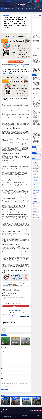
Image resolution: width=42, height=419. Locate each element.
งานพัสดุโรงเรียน (35, 176)
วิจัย (26, 8)
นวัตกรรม (34, 184)
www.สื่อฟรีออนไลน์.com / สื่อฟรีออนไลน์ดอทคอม (16, 61)
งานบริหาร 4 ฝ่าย (35, 171)
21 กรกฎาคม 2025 (25, 403)
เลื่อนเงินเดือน (35, 208)
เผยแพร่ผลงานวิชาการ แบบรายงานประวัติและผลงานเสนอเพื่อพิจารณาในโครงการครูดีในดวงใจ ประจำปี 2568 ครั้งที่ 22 (36, 42)
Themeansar (14, 416)
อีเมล (2, 373)
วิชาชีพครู (30, 8)
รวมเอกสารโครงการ (35, 187)
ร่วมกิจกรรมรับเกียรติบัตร (36, 190)
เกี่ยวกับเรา (13, 10)
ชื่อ (2, 368)
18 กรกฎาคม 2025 (35, 403)
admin (8, 30)
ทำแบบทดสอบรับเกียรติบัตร (6, 15)
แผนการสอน (34, 217)
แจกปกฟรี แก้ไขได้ (35, 212)
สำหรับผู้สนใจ (35, 195)
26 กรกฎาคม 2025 (5, 403)
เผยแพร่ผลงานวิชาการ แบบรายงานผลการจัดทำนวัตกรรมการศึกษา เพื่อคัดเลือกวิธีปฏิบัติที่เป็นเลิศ (36, 47)
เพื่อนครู (18, 8)
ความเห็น (3, 351)
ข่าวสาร (13, 8)
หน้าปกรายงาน (35, 196)
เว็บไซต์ (2, 378)
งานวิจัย (34, 177)
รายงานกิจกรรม (35, 189)
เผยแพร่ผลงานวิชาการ (36, 206)
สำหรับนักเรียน (35, 193)
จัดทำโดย (9, 310)
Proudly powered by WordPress (4, 416)
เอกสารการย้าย (35, 209)
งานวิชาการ (37, 177)
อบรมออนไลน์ (35, 199)
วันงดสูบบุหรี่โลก (23, 65)
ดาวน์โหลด (3, 10)
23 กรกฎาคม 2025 (15, 403)
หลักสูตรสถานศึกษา (35, 198)
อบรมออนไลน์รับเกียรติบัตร (36, 203)
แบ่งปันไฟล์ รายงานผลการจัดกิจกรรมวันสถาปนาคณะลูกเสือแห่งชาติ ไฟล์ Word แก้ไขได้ (36, 142)
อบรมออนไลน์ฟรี (35, 201)
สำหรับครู (36, 192)
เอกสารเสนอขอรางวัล (36, 211)
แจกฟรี (34, 214)
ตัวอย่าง (39, 180)
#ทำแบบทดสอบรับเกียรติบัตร (16, 31)
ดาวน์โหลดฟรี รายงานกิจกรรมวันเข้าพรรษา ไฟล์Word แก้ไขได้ (36, 116)
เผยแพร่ (34, 205)
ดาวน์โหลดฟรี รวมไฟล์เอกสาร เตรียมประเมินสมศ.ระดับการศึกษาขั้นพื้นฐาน (37, 37)
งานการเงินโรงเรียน (35, 168)
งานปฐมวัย (34, 174)
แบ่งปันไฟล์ (37, 215)
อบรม (35, 8)
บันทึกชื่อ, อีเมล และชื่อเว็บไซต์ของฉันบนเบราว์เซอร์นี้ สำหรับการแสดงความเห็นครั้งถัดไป (14, 383)
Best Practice (35, 162)
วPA (33, 192)
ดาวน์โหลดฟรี (35, 180)
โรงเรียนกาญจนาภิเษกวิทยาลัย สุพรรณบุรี (17, 310)
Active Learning (35, 160)
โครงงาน (38, 217)
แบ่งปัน (34, 215)
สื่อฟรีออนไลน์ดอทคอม (21, 4)
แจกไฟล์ (8, 10)
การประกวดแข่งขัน (35, 165)
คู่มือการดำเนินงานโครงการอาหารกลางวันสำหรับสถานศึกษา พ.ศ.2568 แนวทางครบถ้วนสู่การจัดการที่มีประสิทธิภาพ (36, 53)
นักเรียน (22, 8)
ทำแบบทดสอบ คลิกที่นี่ (16, 306)
